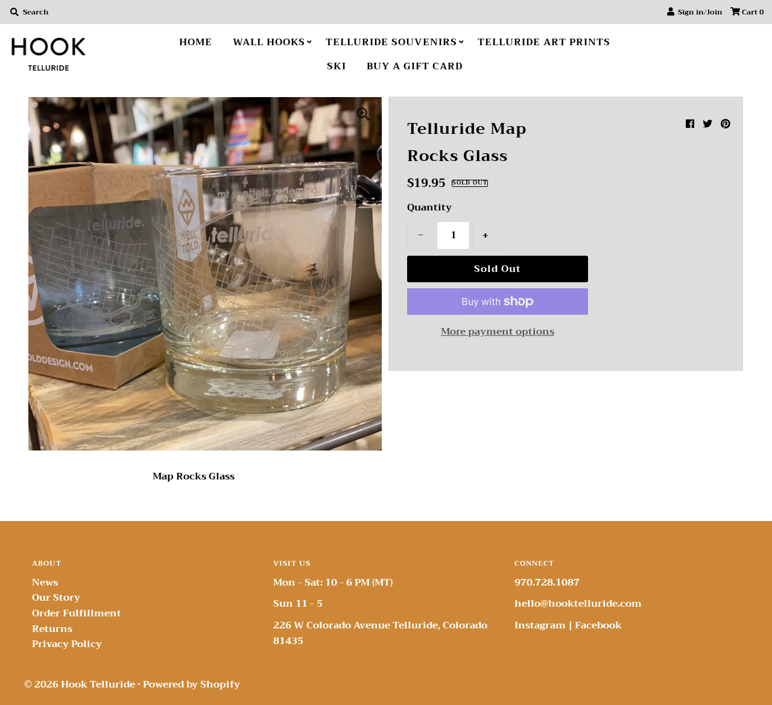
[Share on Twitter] (707, 124)
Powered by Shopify (191, 684)
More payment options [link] (497, 332)
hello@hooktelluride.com (578, 603)
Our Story (56, 597)
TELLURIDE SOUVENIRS (391, 42)
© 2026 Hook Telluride (79, 684)
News (45, 582)
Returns (52, 629)
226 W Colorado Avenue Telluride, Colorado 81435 (380, 633)
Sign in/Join (698, 12)
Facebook (598, 625)
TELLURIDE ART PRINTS (544, 42)
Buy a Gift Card (415, 66)
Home (195, 42)
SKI (336, 66)
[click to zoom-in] (363, 116)
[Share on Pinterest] (725, 124)
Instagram (540, 625)
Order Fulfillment (76, 613)
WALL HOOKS (269, 42)
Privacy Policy (67, 644)
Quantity (429, 208)
